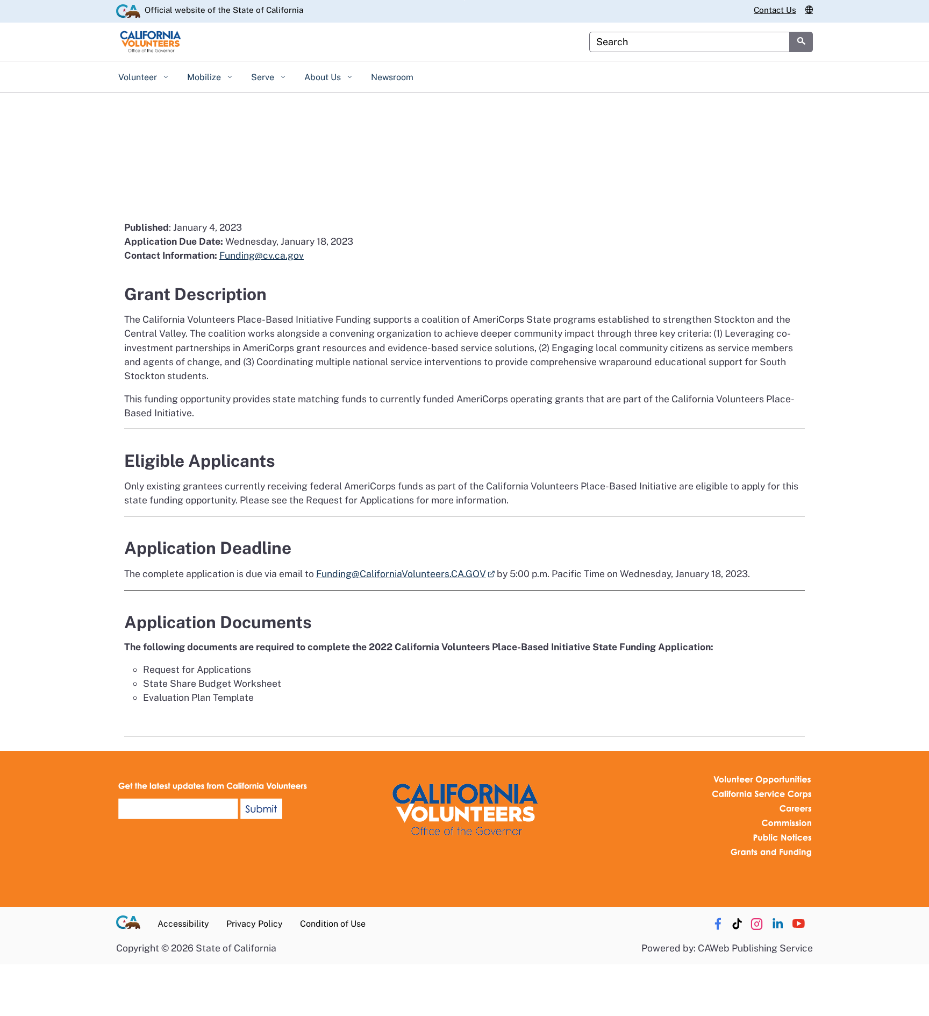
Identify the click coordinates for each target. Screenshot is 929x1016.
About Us (323, 77)
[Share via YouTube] (798, 924)
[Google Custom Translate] (809, 10)
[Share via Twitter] (756, 924)
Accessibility (183, 924)
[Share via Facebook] (717, 924)
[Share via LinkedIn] (777, 924)
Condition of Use (333, 924)
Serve (263, 77)
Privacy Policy (254, 924)
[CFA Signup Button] (214, 801)
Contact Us (775, 10)
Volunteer (138, 77)
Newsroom (392, 77)
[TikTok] (737, 924)
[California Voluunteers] (464, 808)
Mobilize (205, 77)
